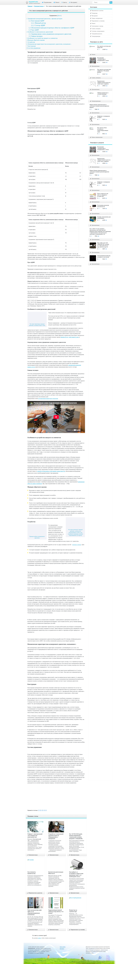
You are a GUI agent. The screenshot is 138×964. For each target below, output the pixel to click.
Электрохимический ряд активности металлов (103, 256)
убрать (59, 15)
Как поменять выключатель (32, 872)
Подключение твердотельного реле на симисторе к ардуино (103, 82)
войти (39, 938)
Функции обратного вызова (36, 40)
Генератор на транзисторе (73, 910)
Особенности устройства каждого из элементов (42, 38)
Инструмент (74, 2)
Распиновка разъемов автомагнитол (103, 205)
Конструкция (31, 46)
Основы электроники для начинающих (104, 217)
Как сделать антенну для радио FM (104, 46)
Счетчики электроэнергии (98, 31)
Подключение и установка (78, 929)
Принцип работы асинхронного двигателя (37, 537)
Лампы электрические (97, 18)
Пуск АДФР (34, 30)
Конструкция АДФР (36, 21)
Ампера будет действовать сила (70, 337)
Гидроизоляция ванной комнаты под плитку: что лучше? (55, 911)
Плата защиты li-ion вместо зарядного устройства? (102, 195)
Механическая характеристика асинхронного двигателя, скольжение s (49, 44)
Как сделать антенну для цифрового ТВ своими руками (104, 71)
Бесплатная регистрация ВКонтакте (55, 872)
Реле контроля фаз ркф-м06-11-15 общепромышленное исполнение (35, 912)
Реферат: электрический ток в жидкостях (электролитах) (35, 835)
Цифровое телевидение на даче (103, 116)
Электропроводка (96, 36)
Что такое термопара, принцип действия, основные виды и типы (37, 324)
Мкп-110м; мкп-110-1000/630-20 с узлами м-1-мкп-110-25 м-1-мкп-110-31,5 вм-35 (103, 245)
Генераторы (94, 13)
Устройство (31, 42)
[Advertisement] (56, 76)
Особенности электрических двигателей (40, 32)
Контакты (62, 948)
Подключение (47, 2)
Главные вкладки (35, 36)
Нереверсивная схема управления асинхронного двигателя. (50, 34)
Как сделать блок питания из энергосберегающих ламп (102, 129)
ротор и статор (76, 544)
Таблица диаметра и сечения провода (102, 93)
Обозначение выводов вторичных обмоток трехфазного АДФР (51, 28)
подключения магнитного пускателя (48, 398)
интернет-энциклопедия (34, 2)
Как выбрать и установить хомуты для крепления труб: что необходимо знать (76, 874)
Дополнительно (39, 6)
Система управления (33, 48)
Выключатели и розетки (35, 893)
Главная (30, 6)
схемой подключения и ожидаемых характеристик (51, 471)
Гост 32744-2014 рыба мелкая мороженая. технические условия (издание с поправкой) (75, 836)
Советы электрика (96, 28)
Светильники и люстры (97, 26)
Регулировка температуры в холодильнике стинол (103, 59)
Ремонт (57, 2)
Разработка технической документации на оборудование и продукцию (55, 836)
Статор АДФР (38, 25)
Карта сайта (62, 946)
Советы (65, 2)
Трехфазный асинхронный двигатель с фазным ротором (44, 19)
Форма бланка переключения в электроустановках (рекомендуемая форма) (99, 106)
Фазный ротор (38, 23)
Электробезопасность (97, 33)
